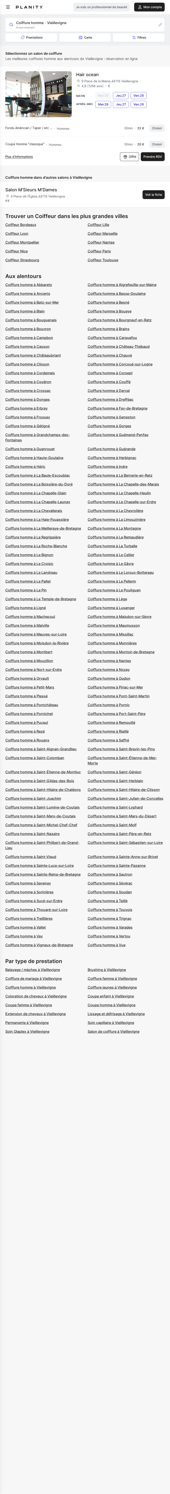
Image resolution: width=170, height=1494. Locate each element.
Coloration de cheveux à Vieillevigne (36, 996)
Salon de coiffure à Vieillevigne (113, 1031)
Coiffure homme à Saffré (108, 740)
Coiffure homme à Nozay (109, 669)
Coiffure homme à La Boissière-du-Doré (39, 484)
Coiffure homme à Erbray (26, 408)
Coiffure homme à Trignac (109, 918)
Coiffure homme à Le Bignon (29, 555)
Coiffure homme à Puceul (26, 722)
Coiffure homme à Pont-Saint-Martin (119, 696)
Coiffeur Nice (16, 251)
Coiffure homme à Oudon (109, 678)
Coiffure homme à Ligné (25, 608)
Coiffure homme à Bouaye (109, 311)
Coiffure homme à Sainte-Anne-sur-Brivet (123, 856)
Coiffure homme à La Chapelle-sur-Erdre (122, 502)
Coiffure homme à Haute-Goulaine (34, 457)
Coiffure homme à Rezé (25, 731)
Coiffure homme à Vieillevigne (30, 987)
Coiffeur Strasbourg (22, 260)
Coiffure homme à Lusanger (111, 608)
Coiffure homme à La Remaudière (116, 537)
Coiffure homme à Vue (107, 945)
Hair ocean (87, 74)
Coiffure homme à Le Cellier (111, 555)
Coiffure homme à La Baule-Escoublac (37, 475)
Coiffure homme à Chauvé (110, 355)
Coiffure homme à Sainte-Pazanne (117, 865)
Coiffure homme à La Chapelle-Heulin (119, 493)
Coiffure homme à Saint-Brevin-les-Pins (121, 749)
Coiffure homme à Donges (27, 399)
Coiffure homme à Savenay (28, 883)
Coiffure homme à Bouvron (28, 329)
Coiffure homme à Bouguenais (31, 320)
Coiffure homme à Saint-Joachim (33, 798)
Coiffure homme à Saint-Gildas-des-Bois (39, 781)
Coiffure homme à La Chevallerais (33, 510)
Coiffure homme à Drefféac (110, 399)
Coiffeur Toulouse (103, 260)
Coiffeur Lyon (16, 233)
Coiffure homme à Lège (107, 599)
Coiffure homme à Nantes (109, 661)
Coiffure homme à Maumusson (114, 625)
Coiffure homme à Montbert (28, 652)
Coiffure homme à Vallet (25, 927)
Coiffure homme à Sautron (110, 874)
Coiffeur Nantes (101, 242)
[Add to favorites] (66, 76)
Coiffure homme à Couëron (28, 382)
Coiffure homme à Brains (108, 329)
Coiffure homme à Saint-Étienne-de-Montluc (43, 772)
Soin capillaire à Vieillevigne (111, 1022)
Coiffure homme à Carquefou (112, 337)
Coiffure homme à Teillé (108, 901)
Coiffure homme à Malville (27, 625)
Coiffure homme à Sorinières (29, 892)
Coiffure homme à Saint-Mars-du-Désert (122, 816)
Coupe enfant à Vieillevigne (111, 996)
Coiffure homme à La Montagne (114, 528)
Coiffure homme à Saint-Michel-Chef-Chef (41, 825)
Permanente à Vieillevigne (27, 1022)
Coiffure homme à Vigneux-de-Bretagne (39, 945)
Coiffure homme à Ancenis (27, 293)
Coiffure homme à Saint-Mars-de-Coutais (40, 816)
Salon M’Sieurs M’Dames (31, 189)
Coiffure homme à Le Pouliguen (114, 590)
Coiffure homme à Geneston (111, 417)
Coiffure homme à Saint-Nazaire (32, 834)
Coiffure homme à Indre (108, 466)
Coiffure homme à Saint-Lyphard (115, 807)
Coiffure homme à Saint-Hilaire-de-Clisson (124, 789)
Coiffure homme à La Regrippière (33, 537)
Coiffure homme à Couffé (109, 382)
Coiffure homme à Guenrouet (30, 449)
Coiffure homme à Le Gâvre (111, 563)
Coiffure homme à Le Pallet (28, 581)
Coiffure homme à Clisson (27, 364)
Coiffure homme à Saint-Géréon (114, 772)
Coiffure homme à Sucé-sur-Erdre (33, 901)
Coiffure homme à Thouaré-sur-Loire (36, 909)
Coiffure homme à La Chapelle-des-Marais (123, 484)
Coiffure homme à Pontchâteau (31, 705)
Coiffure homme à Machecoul (30, 616)
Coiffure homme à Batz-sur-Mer (32, 302)
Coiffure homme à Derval (109, 390)
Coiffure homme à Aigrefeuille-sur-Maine (122, 284)
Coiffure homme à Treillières (29, 918)
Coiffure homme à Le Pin (26, 590)
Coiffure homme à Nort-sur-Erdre (33, 669)
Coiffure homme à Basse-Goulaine (117, 293)
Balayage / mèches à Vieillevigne (32, 969)
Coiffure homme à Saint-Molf (112, 825)
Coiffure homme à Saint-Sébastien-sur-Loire (125, 842)
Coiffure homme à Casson (27, 346)
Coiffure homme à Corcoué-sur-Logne (120, 364)
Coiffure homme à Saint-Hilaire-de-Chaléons (43, 789)
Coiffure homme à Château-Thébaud (119, 346)
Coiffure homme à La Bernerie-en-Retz (120, 475)
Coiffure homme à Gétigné (27, 426)
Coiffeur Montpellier (22, 242)
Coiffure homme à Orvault (27, 678)
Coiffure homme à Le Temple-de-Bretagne (40, 599)
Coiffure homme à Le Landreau (31, 572)
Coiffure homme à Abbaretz (28, 284)
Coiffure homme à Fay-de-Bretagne (117, 408)
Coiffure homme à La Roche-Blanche (36, 546)
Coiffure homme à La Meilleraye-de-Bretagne (43, 528)
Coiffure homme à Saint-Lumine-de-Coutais (42, 807)
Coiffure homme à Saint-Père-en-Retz (119, 834)
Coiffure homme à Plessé (26, 696)
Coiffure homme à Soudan (110, 892)
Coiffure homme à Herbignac (112, 457)
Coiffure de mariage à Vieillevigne (33, 978)
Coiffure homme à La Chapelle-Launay (37, 502)
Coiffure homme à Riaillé (108, 731)
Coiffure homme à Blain (25, 311)
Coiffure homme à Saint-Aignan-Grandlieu (41, 749)
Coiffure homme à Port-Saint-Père (116, 713)
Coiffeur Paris (99, 251)
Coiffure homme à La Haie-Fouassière (37, 519)
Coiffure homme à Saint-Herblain (115, 781)
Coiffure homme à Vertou (109, 936)
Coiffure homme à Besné (108, 302)
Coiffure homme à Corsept (110, 373)
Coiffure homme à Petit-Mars (29, 687)
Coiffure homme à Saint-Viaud (30, 856)
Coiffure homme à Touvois (110, 909)
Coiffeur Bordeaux (20, 224)
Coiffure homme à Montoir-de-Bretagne (121, 652)
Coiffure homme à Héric (25, 466)
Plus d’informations (19, 156)
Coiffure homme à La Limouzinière (116, 519)
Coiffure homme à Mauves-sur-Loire (36, 634)
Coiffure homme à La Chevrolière (115, 510)
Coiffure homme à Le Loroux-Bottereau (121, 572)
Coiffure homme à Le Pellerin (112, 581)
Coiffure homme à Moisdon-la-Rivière (37, 643)
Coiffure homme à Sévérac (110, 883)
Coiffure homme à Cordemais (30, 373)
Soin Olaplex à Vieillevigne (27, 1031)
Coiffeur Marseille (103, 233)
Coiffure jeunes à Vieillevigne (112, 987)
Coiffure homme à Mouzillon (29, 661)
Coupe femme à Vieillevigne (28, 1005)
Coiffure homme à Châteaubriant (33, 355)
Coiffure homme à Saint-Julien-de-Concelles (125, 798)
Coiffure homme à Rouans (27, 740)
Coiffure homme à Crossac (28, 390)
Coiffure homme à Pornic (109, 705)
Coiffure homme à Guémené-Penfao (118, 435)
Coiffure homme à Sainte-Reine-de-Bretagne (43, 874)
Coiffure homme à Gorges (109, 426)
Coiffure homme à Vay (24, 936)
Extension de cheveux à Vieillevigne (35, 1014)
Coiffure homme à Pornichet (29, 713)
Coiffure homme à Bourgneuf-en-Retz (120, 320)
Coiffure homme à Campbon (29, 337)
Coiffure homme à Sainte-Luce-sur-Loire (39, 865)
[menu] (8, 7)
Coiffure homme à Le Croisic (29, 563)
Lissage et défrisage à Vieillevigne (116, 1014)
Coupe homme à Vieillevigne (111, 1005)
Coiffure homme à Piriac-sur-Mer (115, 687)
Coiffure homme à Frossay (27, 417)
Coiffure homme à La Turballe (112, 546)
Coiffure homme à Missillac (110, 634)
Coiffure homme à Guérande (111, 449)
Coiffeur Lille (98, 224)
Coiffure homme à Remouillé (111, 722)
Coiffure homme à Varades (110, 927)
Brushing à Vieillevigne (107, 969)
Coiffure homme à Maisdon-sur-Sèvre (119, 616)
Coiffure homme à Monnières (112, 643)
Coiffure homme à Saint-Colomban (34, 758)
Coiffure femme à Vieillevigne (112, 978)
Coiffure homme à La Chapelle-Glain (35, 493)
